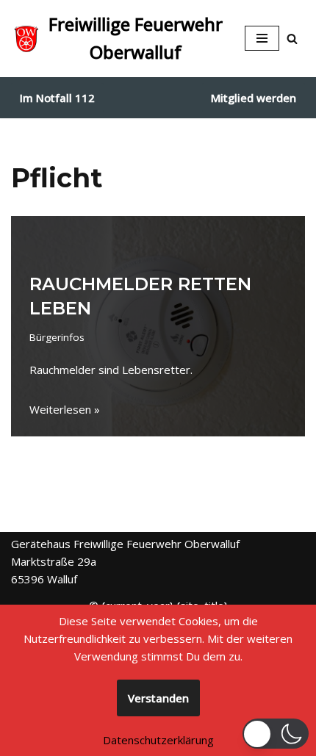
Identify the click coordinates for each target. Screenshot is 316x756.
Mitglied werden (253, 97)
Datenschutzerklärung (158, 739)
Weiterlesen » (64, 409)
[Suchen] (292, 38)
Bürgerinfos (57, 337)
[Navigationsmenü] (262, 38)
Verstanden (158, 698)
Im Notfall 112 (57, 97)
